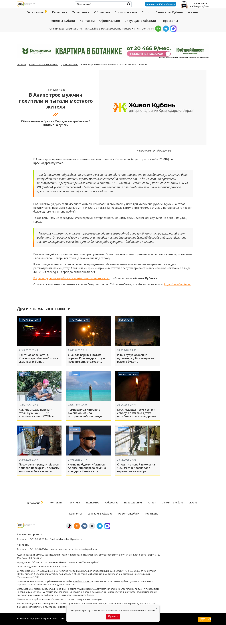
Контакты (87, 21)
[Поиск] (128, 4)
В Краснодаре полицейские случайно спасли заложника (71, 278)
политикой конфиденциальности (63, 606)
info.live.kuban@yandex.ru (69, 539)
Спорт (146, 12)
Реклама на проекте (29, 534)
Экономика (81, 12)
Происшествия (125, 12)
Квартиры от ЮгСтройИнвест (160, 4)
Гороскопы (169, 21)
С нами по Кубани (169, 12)
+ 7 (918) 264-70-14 (37, 539)
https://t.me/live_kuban (177, 284)
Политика (60, 12)
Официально (109, 21)
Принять (113, 616)
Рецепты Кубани (62, 21)
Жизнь (193, 12)
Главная (21, 64)
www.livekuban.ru (81, 581)
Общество (102, 12)
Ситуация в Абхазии (140, 21)
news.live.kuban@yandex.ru (83, 549)
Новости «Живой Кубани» (43, 64)
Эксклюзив (35, 12)
